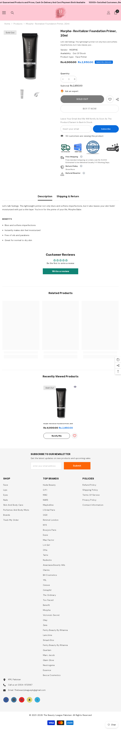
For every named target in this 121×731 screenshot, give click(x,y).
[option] (29, 56)
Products (18, 23)
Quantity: (65, 73)
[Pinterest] (21, 700)
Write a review (60, 271)
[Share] (116, 99)
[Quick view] (75, 386)
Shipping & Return (68, 196)
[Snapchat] (29, 700)
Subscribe (106, 129)
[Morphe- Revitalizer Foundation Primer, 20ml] (60, 402)
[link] (110, 99)
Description (45, 196)
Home (7, 23)
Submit (77, 465)
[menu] (4, 12)
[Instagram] (14, 700)
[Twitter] (37, 700)
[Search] (12, 13)
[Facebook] (6, 700)
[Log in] (108, 12)
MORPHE (74, 49)
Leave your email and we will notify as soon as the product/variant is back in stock (86, 120)
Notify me (57, 436)
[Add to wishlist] (74, 436)
